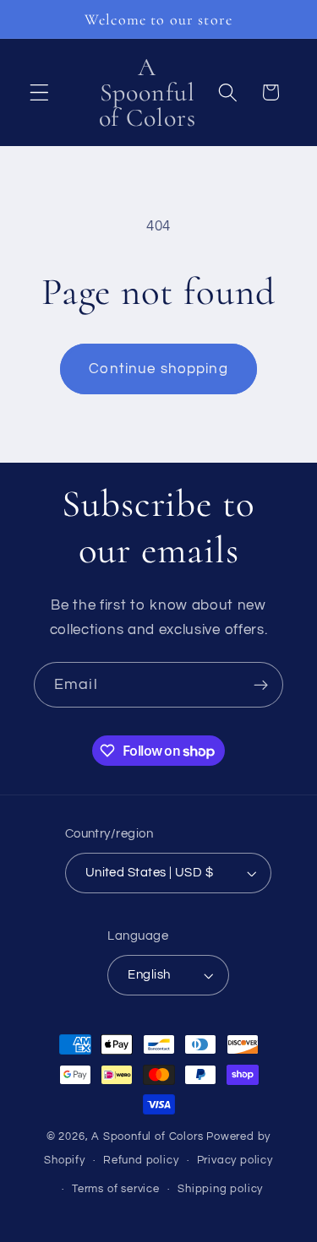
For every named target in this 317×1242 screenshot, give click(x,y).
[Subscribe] (260, 685)
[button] (39, 92)
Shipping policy (220, 1189)
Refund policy (140, 1160)
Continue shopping (158, 369)
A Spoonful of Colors (147, 1136)
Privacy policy (235, 1160)
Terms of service (116, 1189)
